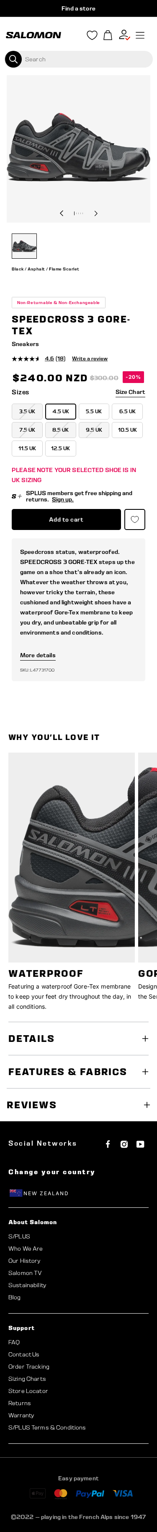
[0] (108, 35)
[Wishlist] (92, 37)
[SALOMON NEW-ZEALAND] (33, 35)
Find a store (78, 8)
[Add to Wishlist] (134, 519)
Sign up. (63, 499)
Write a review (90, 358)
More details (38, 655)
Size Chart (130, 392)
